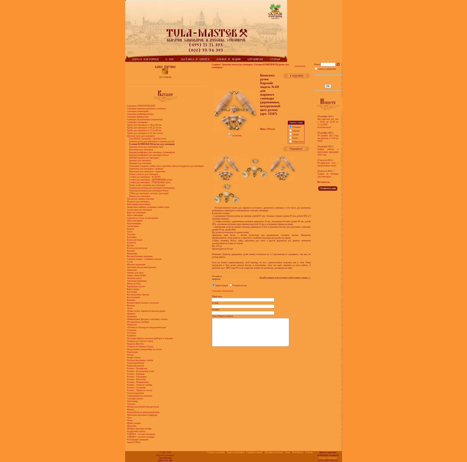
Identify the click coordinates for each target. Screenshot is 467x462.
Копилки (131, 305)
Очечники (131, 333)
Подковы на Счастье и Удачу (140, 341)
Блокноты (131, 242)
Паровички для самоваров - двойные (146, 168)
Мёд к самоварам (135, 215)
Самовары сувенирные (137, 122)
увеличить (237, 135)
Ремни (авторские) (135, 365)
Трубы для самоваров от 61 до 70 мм (144, 127)
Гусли (129, 261)
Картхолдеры (133, 289)
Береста (130, 229)
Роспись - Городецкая (137, 376)
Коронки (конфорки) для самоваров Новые (149, 155)
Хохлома (131, 234)
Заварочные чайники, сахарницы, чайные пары (148, 207)
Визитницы (132, 253)
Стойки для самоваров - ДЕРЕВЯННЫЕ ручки (150, 179)
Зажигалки (132, 270)
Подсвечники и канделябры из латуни (144, 349)
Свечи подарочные (135, 393)
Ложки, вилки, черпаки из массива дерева (146, 311)
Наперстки (132, 324)
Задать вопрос (221, 285)
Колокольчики (133, 297)
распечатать (300, 66)
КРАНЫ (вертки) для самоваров (144, 157)
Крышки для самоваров (140, 160)
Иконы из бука (133, 283)
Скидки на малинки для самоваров (327, 175)
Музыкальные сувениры (138, 322)
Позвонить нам (328, 188)
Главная (216, 64)
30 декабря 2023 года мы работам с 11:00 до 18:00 (327, 138)
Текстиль (131, 404)
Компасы (131, 300)
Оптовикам (297, 452)
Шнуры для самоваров (139, 196)
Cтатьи (308, 452)
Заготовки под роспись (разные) (141, 267)
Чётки (129, 420)
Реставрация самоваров (137, 439)
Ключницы (132, 292)
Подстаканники (134, 223)
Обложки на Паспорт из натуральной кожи (146, 327)
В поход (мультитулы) (137, 248)
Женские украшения (136, 264)
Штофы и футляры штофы (139, 428)
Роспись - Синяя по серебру (139, 385)
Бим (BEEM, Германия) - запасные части (147, 138)
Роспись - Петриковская (138, 382)
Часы (129, 417)
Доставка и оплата (274, 452)
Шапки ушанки (134, 423)
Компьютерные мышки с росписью (143, 302)
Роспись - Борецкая (136, 374)
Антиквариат (133, 226)
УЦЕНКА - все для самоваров (141, 434)
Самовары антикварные (138, 111)
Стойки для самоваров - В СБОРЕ (145, 177)
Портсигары (132, 352)
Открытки (131, 330)
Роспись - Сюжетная (136, 387)
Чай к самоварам (134, 220)
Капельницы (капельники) (138, 204)
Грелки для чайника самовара (140, 199)
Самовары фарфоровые (138, 116)
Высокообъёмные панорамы (140, 256)
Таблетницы (132, 401)
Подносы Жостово (135, 344)
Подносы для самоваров (138, 201)
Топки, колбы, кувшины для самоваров (147, 185)
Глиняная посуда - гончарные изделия (144, 259)
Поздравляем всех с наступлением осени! (327, 164)
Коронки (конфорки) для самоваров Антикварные (152, 152)
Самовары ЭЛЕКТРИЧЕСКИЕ (141, 106)
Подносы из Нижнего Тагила (140, 346)
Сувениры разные (135, 398)
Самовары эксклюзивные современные (145, 119)
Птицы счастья (133, 357)
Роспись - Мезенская (136, 379)
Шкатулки (131, 426)
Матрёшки (132, 316)
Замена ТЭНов (133, 442)
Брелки (130, 245)
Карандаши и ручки (136, 286)
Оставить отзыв (239, 285)
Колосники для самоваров (141, 149)
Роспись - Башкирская (137, 368)
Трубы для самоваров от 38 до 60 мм (144, 125)
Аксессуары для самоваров (139, 209)
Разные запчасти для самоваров (143, 174)
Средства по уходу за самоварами (142, 218)
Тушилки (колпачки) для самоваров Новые (149, 190)
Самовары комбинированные (140, 114)
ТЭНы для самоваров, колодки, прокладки (148, 193)
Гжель (130, 231)
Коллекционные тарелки (138, 294)
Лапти (129, 308)
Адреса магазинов (235, 452)
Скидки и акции (254, 452)
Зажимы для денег (135, 272)
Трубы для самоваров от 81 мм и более (145, 133)
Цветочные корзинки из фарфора (142, 415)
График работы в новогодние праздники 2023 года (327, 152)
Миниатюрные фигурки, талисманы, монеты (147, 319)
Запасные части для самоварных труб (146, 147)
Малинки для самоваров (140, 163)
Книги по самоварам (136, 212)
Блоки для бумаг (134, 240)
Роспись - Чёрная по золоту (139, 390)
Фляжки (130, 409)
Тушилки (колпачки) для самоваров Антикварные (152, 188)
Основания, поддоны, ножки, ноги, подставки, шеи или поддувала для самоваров (166, 166)
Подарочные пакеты (136, 431)
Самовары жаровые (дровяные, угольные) (146, 108)
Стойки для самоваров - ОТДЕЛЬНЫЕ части (149, 182)
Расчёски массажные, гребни (140, 360)
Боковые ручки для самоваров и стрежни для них (151, 141)
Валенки (131, 251)
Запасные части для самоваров (141, 136)
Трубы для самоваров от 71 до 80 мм (144, 130)
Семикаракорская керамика (139, 396)
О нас (287, 452)
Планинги (131, 335)
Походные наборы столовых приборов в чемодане (150, 338)
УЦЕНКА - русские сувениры (141, 437)
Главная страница (216, 452)
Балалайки (131, 237)
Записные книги (134, 278)
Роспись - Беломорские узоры (140, 371)
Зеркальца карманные (137, 281)
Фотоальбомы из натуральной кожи (143, 412)
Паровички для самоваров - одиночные (147, 171)
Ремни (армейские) (135, 363)
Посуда (130, 354)
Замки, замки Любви (136, 275)
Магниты (131, 313)
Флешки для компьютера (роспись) (143, 406)
